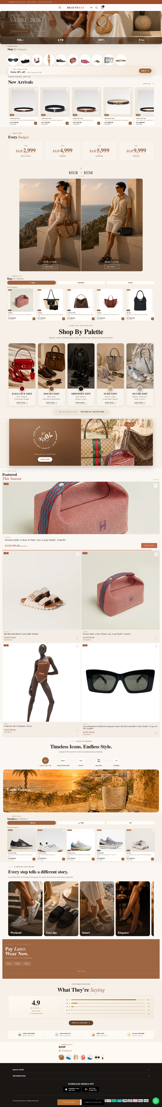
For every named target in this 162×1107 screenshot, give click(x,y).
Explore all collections (92, 412)
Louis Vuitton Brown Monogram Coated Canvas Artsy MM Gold (80, 314)
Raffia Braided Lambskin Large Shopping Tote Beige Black (50, 314)
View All (157, 479)
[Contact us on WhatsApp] (156, 1100)
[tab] (31, 283)
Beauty (75, 7)
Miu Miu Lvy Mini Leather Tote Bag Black (137, 314)
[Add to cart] (33, 318)
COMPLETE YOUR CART (93, 1102)
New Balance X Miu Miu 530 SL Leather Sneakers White (139, 854)
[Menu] (59, 7)
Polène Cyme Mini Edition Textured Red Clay (108, 314)
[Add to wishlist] (34, 290)
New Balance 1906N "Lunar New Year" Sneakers (78, 854)
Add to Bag (149, 545)
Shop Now (81, 971)
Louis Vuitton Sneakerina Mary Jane (46, 854)
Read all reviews (79, 1023)
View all (147, 84)
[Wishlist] (78, 554)
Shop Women (40, 31)
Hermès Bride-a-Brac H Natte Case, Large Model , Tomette (20, 314)
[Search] (96, 7)
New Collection (20, 31)
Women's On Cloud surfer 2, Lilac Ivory (106, 854)
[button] (36, 89)
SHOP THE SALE (69, 1102)
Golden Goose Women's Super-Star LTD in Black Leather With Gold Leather (20, 854)
